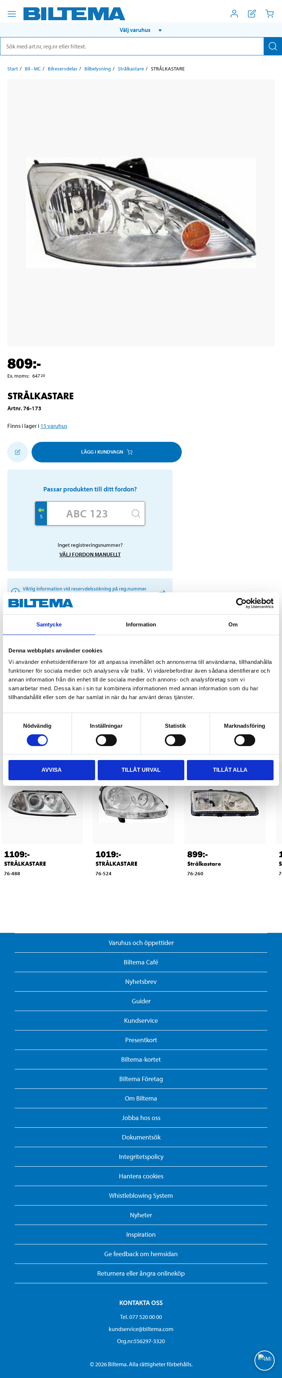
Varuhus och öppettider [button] (141, 942)
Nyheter (141, 1215)
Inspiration (141, 1234)
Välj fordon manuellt (90, 554)
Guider (141, 1001)
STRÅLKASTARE (25, 864)
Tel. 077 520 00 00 (141, 1316)
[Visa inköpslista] (252, 13)
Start (12, 68)
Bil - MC (33, 68)
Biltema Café (141, 962)
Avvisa (51, 770)
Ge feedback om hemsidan (141, 1254)
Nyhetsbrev (141, 981)
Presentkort (141, 1040)
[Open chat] (264, 1360)
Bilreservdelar (62, 68)
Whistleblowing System (141, 1195)
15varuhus (53, 425)
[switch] (106, 740)
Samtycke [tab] (49, 624)
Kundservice (141, 1020)
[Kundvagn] (269, 13)
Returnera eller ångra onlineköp (141, 1273)
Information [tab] (141, 624)
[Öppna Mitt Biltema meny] (234, 13)
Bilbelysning (97, 68)
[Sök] (273, 46)
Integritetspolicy (141, 1156)
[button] (141, 29)
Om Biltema (141, 1098)
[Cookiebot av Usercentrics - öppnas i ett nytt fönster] (241, 603)
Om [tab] (233, 624)
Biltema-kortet (141, 1059)
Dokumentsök (141, 1137)
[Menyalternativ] (12, 14)
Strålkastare (131, 68)
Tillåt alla (230, 770)
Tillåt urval (141, 770)
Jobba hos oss (141, 1117)
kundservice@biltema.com (141, 1328)
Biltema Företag (141, 1079)
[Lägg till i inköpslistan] (17, 452)
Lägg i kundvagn (102, 451)
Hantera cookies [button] (141, 1176)
